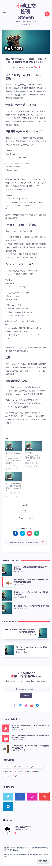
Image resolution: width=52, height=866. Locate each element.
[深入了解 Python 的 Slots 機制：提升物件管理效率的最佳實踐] (13, 476)
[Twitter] (20, 705)
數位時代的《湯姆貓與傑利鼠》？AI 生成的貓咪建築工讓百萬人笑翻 (30, 726)
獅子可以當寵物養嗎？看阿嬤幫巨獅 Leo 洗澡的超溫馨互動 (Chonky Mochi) (30, 737)
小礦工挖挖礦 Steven (23, 827)
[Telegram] (37, 705)
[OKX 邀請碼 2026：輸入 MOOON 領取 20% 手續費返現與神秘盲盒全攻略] (6, 749)
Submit (26, 696)
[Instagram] (26, 705)
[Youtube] (31, 705)
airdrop (8, 767)
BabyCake (19, 767)
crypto (39, 767)
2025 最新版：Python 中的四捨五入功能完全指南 (31, 606)
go (28, 771)
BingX (30, 767)
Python (30, 518)
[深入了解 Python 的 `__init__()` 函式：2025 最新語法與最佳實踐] (33, 446)
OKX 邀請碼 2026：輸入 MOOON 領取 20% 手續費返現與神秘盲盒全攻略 (30, 747)
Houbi (7, 776)
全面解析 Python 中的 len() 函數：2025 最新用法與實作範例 (31, 593)
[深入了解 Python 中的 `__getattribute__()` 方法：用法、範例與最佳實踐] (13, 446)
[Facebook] (14, 705)
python (26, 511)
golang (36, 771)
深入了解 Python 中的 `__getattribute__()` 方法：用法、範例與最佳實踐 (13, 458)
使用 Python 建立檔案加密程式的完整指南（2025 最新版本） (31, 568)
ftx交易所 (8, 771)
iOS (15, 776)
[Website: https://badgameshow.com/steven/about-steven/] (15, 833)
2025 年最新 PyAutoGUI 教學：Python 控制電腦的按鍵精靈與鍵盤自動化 (31, 581)
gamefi (19, 771)
